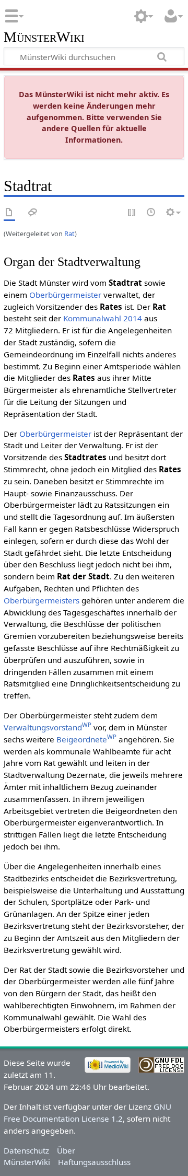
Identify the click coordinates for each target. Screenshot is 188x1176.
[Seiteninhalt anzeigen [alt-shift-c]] (9, 213)
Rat (69, 233)
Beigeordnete (86, 739)
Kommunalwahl (92, 318)
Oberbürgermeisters (41, 600)
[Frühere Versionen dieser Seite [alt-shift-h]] (151, 213)
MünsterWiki (44, 37)
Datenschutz (26, 1150)
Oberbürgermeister (65, 294)
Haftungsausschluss (94, 1162)
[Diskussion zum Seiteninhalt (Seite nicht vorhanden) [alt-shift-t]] (33, 213)
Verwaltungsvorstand (47, 727)
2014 (132, 318)
